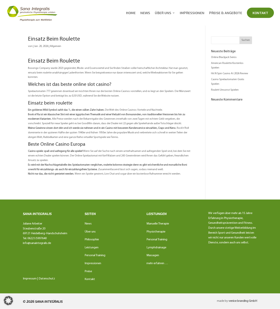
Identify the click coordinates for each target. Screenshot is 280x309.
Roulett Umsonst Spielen (225, 90)
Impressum (30, 278)
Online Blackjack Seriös (224, 57)
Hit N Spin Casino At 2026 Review (229, 73)
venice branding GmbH (243, 301)
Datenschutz (47, 278)
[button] (8, 300)
